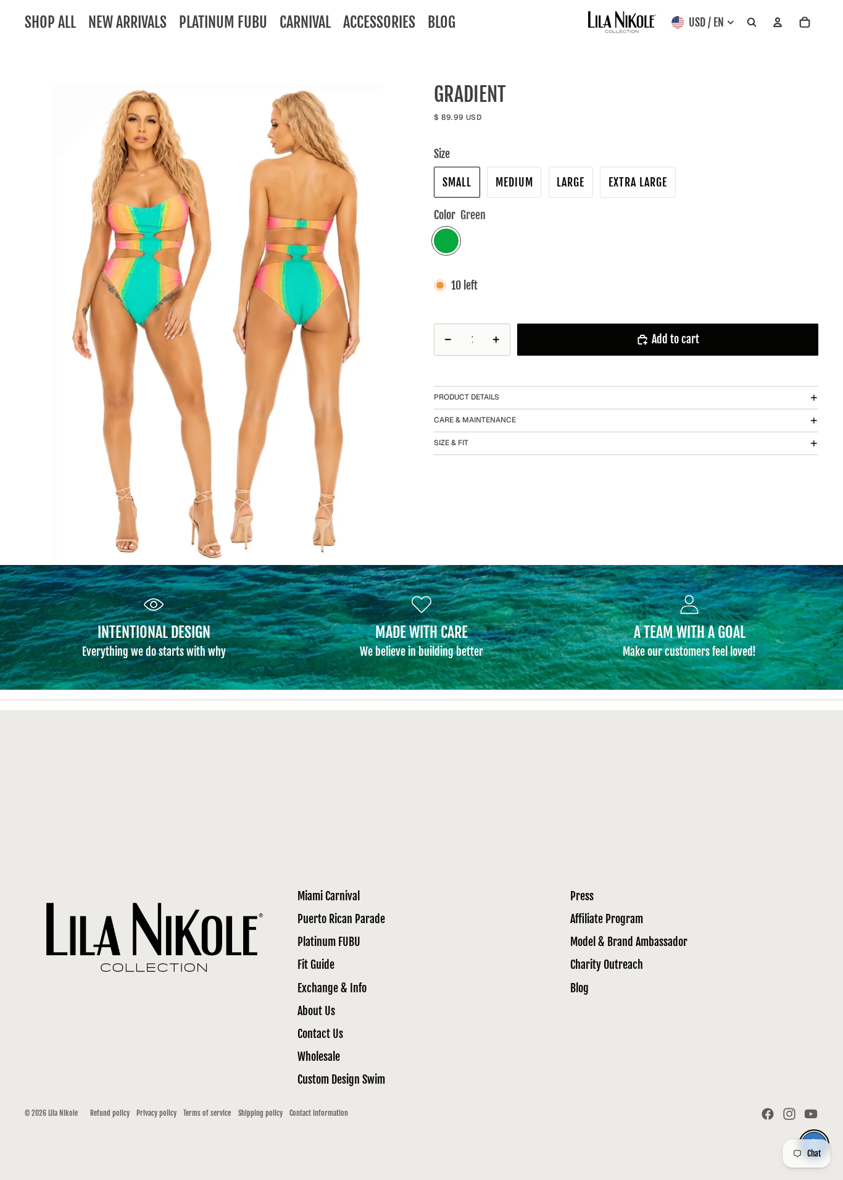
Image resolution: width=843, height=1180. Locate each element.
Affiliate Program (606, 919)
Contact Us (320, 1033)
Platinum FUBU (328, 941)
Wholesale (318, 1056)
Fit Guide (315, 964)
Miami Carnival (328, 896)
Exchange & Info (332, 988)
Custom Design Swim (341, 1079)
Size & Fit (451, 443)
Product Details (466, 397)
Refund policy (110, 1113)
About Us (316, 1011)
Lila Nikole (63, 1113)
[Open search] (751, 22)
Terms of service (207, 1113)
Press (582, 896)
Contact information (318, 1113)
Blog (579, 988)
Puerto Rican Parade (341, 919)
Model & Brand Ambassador (628, 941)
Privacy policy (156, 1113)
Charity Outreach (606, 964)
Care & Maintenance (475, 420)
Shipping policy (260, 1113)
